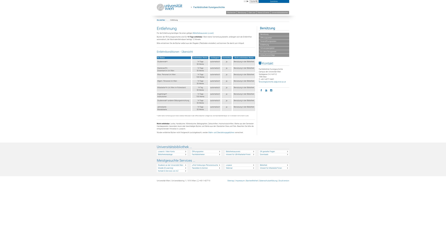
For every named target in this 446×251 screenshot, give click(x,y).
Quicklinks (274, 1)
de (245, 1)
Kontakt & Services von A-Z (168, 171)
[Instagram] (271, 90)
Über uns (251, 13)
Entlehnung (264, 45)
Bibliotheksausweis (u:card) (203, 33)
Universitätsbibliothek (280, 13)
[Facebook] (261, 90)
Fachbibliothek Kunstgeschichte (209, 7)
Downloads (264, 154)
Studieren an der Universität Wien (170, 165)
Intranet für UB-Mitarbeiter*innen (238, 154)
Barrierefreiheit (252, 181)
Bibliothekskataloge (165, 154)
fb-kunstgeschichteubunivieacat (272, 82)
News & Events (263, 13)
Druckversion (284, 181)
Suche (253, 1)
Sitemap (230, 181)
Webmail (229, 168)
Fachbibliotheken (198, 154)
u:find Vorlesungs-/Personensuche (205, 165)
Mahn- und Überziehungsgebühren (221, 132)
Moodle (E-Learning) (165, 168)
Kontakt (267, 63)
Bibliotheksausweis (233, 151)
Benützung (242, 13)
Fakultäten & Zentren (200, 168)
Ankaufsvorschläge (267, 55)
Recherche (231, 13)
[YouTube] (266, 90)
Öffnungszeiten (266, 38)
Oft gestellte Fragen (267, 151)
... (167, 20)
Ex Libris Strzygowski (268, 52)
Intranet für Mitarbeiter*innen (271, 168)
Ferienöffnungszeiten (268, 41)
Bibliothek (263, 165)
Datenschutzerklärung (268, 181)
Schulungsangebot (267, 48)
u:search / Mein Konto (166, 151)
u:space (229, 165)
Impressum (240, 181)
